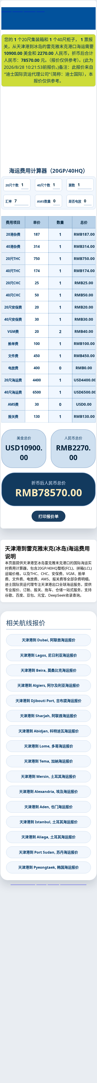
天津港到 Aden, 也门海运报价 (48, 806)
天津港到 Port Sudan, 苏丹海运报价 (48, 852)
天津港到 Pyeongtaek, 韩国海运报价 (48, 867)
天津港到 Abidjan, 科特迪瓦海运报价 (48, 731)
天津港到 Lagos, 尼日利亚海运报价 (48, 655)
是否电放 (75, 201)
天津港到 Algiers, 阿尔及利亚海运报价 (48, 685)
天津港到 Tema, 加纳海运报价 (48, 761)
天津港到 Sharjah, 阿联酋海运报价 (48, 715)
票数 (72, 185)
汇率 (8, 201)
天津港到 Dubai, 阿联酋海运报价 (48, 640)
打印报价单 (48, 516)
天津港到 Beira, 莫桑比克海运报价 (48, 670)
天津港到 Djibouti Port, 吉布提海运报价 (48, 700)
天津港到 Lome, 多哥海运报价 (48, 746)
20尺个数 (11, 185)
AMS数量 (44, 201)
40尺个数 (43, 185)
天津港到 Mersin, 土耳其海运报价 (48, 776)
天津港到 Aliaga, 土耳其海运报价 (48, 837)
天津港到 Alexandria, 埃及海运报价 (48, 791)
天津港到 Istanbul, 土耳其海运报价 (49, 821)
